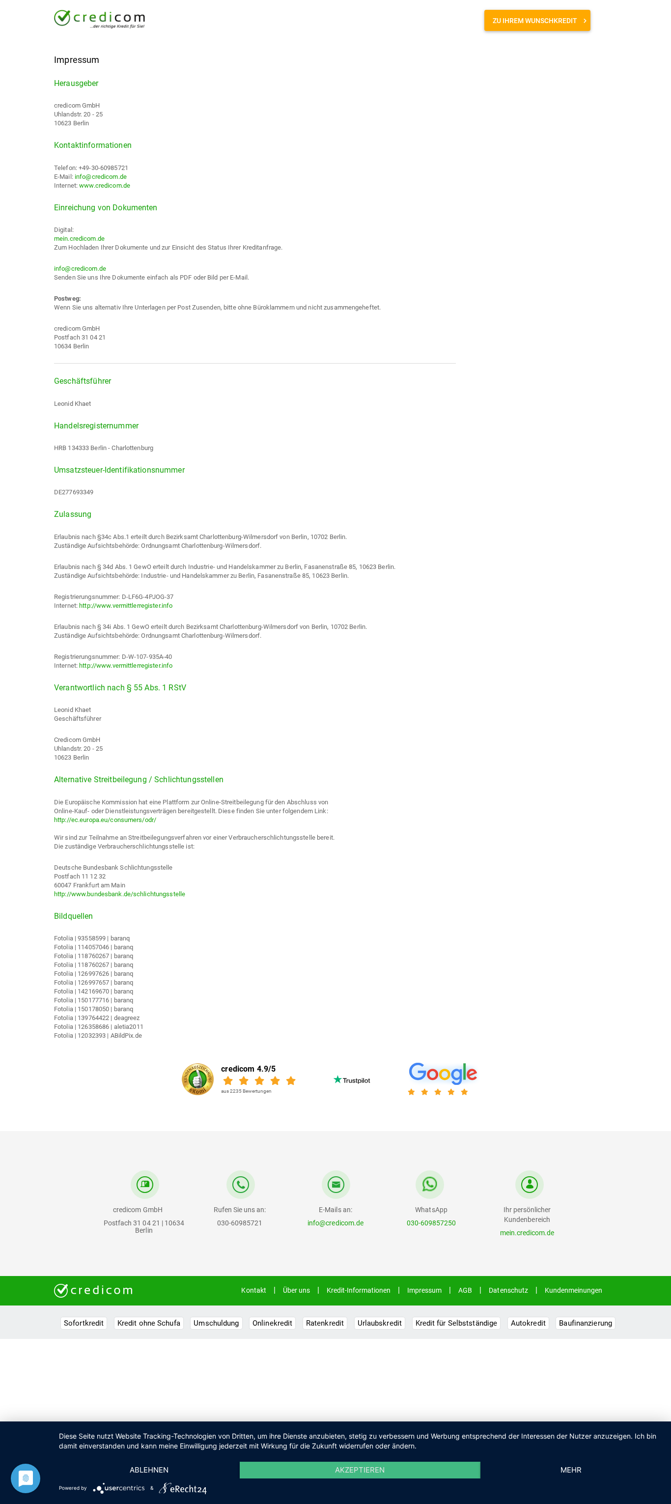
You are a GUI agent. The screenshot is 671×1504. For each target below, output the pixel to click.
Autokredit (528, 1323)
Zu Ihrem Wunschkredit (535, 21)
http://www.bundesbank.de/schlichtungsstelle (119, 894)
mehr (571, 1470)
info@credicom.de (101, 176)
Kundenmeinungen (573, 1290)
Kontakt (253, 1290)
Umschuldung (216, 1323)
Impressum (424, 1290)
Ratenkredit (325, 1323)
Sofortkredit (84, 1323)
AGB (465, 1290)
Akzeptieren (360, 1470)
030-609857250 (431, 1223)
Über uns (296, 1290)
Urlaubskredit (380, 1323)
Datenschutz (508, 1290)
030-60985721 (239, 1223)
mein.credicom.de (79, 238)
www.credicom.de (104, 185)
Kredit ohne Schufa (148, 1323)
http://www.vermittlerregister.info (125, 605)
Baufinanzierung (585, 1323)
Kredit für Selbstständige (457, 1323)
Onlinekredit (272, 1323)
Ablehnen (149, 1470)
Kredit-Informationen (359, 1290)
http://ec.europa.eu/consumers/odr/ (105, 819)
